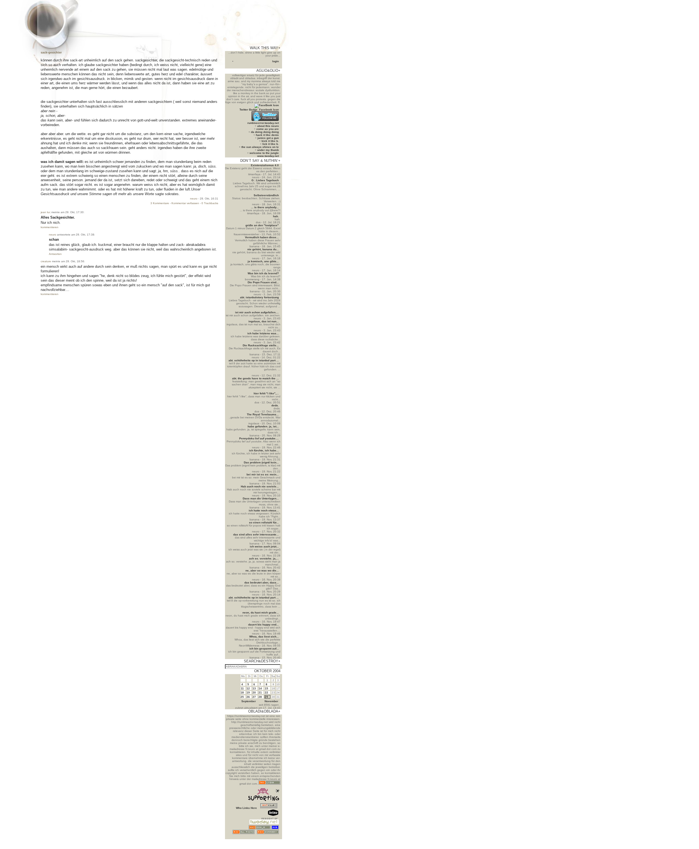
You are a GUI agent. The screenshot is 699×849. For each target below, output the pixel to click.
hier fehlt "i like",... (266, 393)
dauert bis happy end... (263, 624)
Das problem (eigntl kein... (261, 462)
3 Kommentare (159, 203)
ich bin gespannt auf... (264, 648)
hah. (276, 216)
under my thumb (268, 149)
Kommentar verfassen (185, 203)
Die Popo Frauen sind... (263, 282)
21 (260, 692)
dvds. (275, 405)
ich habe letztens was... (263, 333)
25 (242, 696)
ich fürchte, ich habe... (264, 450)
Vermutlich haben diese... (262, 237)
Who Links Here (246, 807)
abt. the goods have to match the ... (255, 378)
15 (266, 688)
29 (266, 696)
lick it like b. (270, 143)
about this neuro (268, 125)
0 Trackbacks (210, 203)
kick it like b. (270, 140)
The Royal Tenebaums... (263, 414)
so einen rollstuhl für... (264, 522)
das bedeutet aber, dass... (261, 582)
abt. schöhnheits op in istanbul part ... (254, 360)
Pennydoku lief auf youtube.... (259, 438)
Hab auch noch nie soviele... (260, 486)
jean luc (46, 212)
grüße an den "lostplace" (262, 225)
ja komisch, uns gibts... (263, 261)
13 (254, 688)
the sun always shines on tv (260, 146)
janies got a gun (268, 137)
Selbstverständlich (266, 195)
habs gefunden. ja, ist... (263, 426)
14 (260, 688)
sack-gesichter (51, 52)
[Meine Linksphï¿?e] (268, 837)
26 (248, 696)
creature (46, 261)
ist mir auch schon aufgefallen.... (257, 312)
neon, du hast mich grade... (260, 612)
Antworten (55, 253)
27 (254, 696)
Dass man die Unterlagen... (261, 498)
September (248, 701)
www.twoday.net (268, 155)
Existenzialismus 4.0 (265, 165)
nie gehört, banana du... (263, 249)
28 (260, 696)
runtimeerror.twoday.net (263, 122)
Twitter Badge (248, 109)
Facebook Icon (269, 109)
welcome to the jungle (264, 152)
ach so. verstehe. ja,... (264, 558)
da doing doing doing (265, 131)
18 (242, 692)
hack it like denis (267, 134)
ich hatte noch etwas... (264, 510)
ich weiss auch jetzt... (264, 546)
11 (242, 688)
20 (254, 692)
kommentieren (49, 227)
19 (248, 692)
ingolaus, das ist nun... (263, 321)
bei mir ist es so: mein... (263, 474)
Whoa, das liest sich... (264, 636)
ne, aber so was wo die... (262, 570)
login (275, 61)
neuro (193, 198)
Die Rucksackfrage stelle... (261, 345)
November (271, 701)
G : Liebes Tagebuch (265, 180)
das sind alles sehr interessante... (256, 534)
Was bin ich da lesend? (263, 273)
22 (266, 692)
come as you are (267, 128)
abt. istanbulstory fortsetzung (259, 297)
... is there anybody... (265, 207)
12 (248, 688)
